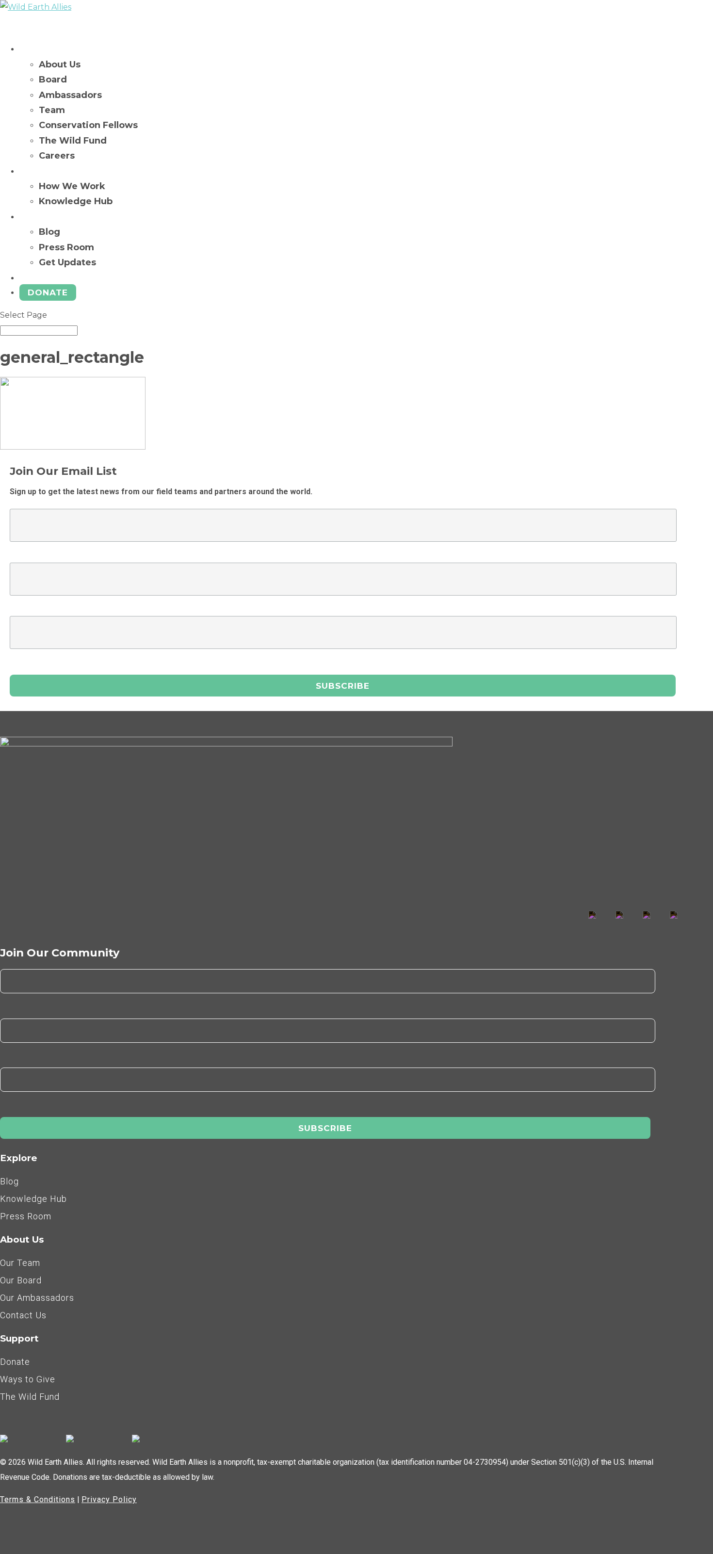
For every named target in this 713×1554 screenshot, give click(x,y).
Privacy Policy (109, 1499)
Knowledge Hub (76, 201)
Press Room (66, 247)
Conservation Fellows (88, 125)
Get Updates (67, 262)
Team (52, 110)
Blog (49, 232)
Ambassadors (70, 95)
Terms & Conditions (37, 1499)
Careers (57, 155)
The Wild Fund (73, 140)
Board (53, 79)
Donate (48, 292)
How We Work (72, 186)
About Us (60, 64)
